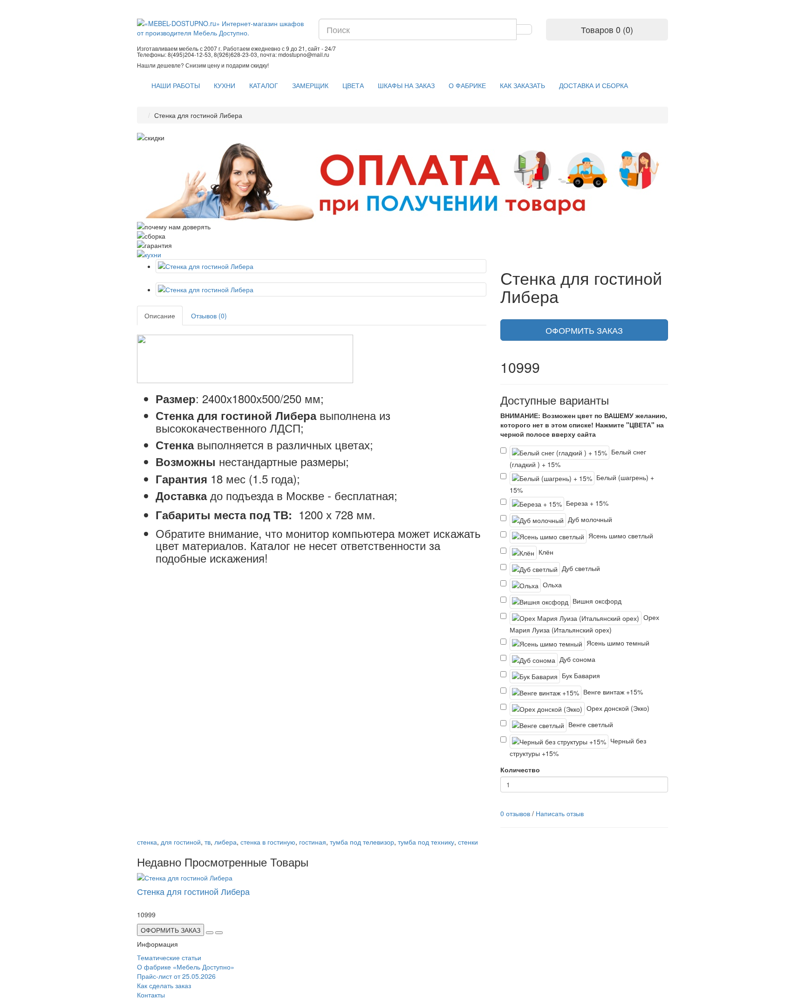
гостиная (312, 841)
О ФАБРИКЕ (467, 85)
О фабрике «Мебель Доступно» (185, 966)
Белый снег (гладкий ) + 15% (578, 458)
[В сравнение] (219, 932)
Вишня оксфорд (596, 600)
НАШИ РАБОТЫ (175, 85)
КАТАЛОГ (263, 85)
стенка (147, 841)
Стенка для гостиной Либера (193, 891)
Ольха (551, 584)
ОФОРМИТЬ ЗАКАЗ (584, 330)
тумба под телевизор (362, 841)
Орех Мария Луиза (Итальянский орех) (584, 623)
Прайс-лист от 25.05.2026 (176, 976)
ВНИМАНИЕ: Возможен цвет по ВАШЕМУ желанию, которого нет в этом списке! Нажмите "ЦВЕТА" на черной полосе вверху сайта (583, 425)
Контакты (151, 994)
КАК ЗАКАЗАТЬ (522, 85)
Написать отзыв (560, 813)
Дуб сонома (576, 659)
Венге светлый (589, 724)
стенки (468, 841)
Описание (159, 315)
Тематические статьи (169, 957)
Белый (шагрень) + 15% (582, 484)
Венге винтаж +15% (612, 691)
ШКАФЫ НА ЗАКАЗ (406, 85)
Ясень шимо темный (617, 642)
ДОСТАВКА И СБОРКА (593, 85)
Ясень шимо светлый (620, 535)
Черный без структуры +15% (578, 747)
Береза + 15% (586, 503)
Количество (520, 769)
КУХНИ (224, 85)
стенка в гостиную (267, 841)
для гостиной (181, 841)
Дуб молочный (589, 519)
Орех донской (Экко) (617, 708)
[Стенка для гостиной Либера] (321, 266)
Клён (545, 552)
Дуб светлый (580, 568)
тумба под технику (426, 841)
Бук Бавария (580, 675)
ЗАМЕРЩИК (310, 85)
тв (208, 841)
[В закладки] (209, 932)
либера (225, 841)
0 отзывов (515, 813)
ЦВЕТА (353, 85)
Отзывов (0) (209, 315)
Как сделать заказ (164, 985)
